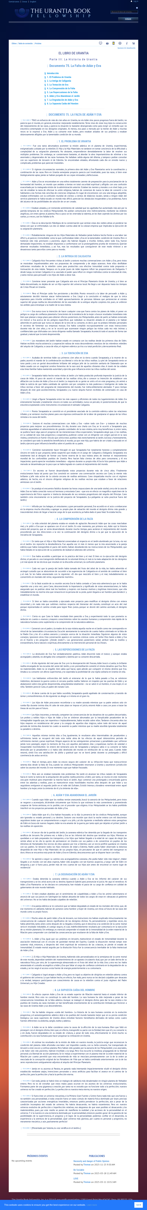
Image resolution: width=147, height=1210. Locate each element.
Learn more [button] (92, 1204)
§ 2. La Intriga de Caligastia (58, 80)
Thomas (87, 1164)
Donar (24, 1)
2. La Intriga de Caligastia (75, 256)
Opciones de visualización (126, 48)
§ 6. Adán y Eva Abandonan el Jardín (62, 96)
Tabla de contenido (25, 43)
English (33, 1)
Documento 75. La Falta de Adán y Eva (75, 65)
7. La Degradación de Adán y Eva (75, 874)
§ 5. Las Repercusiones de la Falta (61, 92)
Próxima (38, 43)
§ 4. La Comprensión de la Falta (60, 88)
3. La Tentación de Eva (74, 353)
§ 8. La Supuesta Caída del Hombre (61, 103)
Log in (136, 1)
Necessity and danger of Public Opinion (91, 1161)
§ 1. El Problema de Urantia (58, 77)
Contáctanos (14, 1)
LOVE (76, 1178)
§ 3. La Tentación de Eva (56, 84)
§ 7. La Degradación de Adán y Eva (61, 99)
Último (14, 43)
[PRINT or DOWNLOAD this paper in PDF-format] (107, 43)
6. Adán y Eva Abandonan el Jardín (74, 795)
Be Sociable (79, 1169)
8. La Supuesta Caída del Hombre (75, 990)
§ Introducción (52, 73)
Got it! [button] (138, 1204)
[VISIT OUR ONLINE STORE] (133, 43)
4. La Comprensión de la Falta (75, 519)
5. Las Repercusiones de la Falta (75, 649)
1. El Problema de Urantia (75, 141)
